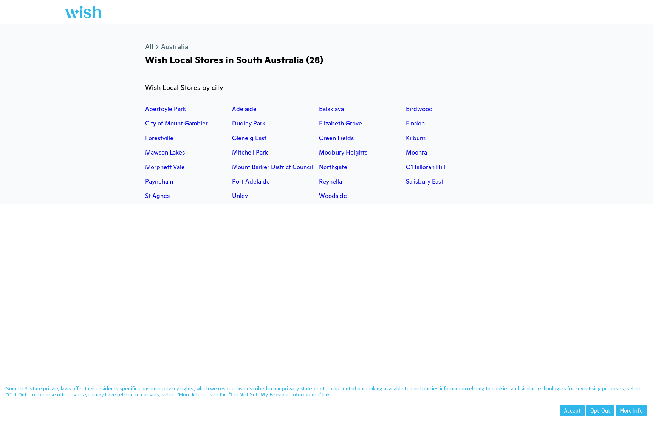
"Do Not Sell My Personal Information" (275, 394)
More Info (631, 410)
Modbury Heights (343, 152)
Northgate (333, 167)
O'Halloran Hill (425, 167)
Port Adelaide (251, 181)
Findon (415, 123)
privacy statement (303, 388)
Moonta (416, 152)
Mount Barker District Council (272, 167)
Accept (572, 410)
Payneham (159, 181)
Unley (240, 196)
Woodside (333, 196)
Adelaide (244, 109)
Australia (174, 46)
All (149, 46)
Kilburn (416, 138)
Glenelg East (249, 138)
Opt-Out (600, 410)
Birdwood (419, 109)
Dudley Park (248, 123)
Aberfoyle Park (165, 109)
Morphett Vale (165, 167)
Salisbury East (424, 181)
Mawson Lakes (165, 152)
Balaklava (331, 109)
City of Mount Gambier (176, 123)
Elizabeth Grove (340, 123)
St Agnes (157, 196)
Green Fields (336, 138)
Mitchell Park (250, 152)
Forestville (159, 138)
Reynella (330, 181)
